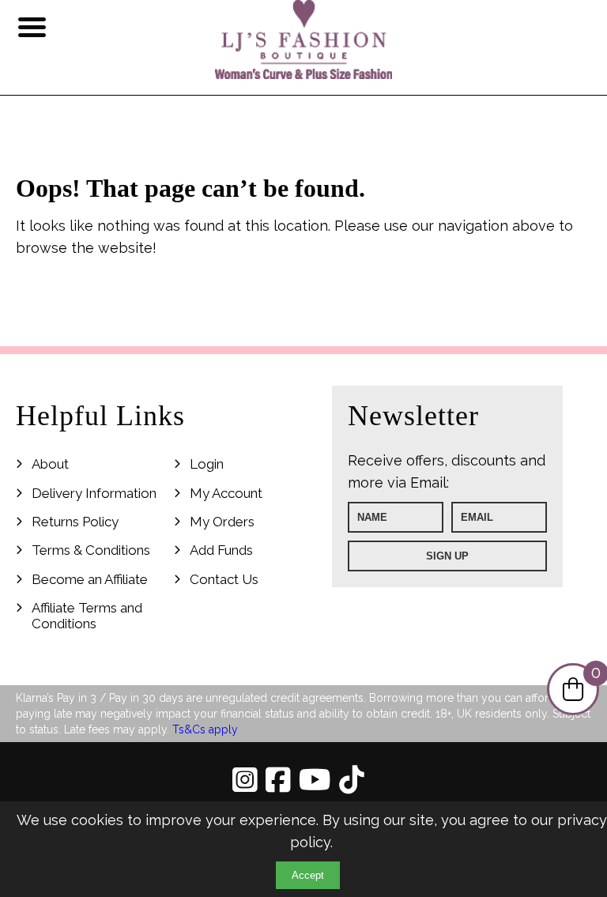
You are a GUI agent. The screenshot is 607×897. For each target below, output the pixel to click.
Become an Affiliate (90, 579)
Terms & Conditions (91, 550)
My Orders (222, 522)
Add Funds (221, 550)
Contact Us (224, 579)
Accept (308, 875)
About (50, 464)
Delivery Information (94, 493)
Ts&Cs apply (205, 729)
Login (207, 464)
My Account (226, 493)
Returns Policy (75, 522)
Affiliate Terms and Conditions (87, 615)
